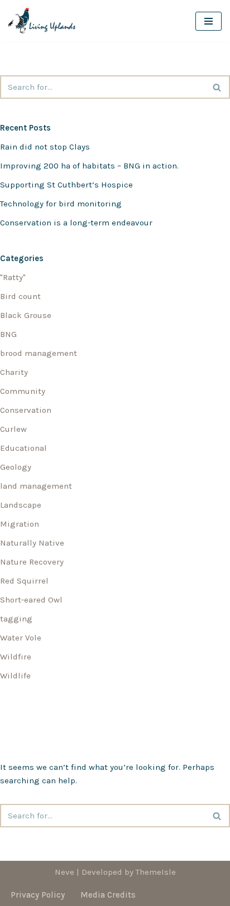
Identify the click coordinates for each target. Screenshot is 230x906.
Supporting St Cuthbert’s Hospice (66, 185)
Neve (64, 872)
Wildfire (15, 657)
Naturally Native (32, 543)
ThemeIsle (156, 872)
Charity (14, 372)
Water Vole (20, 638)
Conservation (25, 410)
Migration (19, 524)
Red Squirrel (24, 581)
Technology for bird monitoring (61, 204)
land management (36, 486)
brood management (38, 353)
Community (22, 391)
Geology (15, 467)
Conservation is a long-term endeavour (76, 223)
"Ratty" (13, 277)
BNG (8, 334)
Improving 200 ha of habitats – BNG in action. (89, 166)
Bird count (20, 296)
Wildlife (15, 676)
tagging (16, 619)
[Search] (217, 87)
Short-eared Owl (31, 600)
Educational (23, 448)
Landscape (20, 505)
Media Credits (108, 895)
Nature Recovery (32, 562)
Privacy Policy (38, 895)
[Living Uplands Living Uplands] (44, 21)
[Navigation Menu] (208, 21)
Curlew (13, 429)
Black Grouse (25, 315)
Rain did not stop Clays (45, 147)
